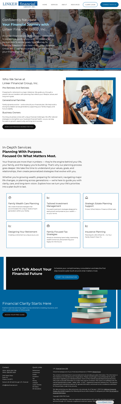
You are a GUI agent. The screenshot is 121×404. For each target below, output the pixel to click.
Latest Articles (37, 385)
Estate (35, 374)
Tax (34, 378)
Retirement (36, 370)
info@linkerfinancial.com (9, 385)
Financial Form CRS (62, 368)
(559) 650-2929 (11, 372)
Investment (36, 372)
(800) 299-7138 (11, 370)
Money (35, 380)
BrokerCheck (97, 372)
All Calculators (37, 389)
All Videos (35, 387)
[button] (45, 4)
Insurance (36, 376)
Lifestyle (35, 382)
